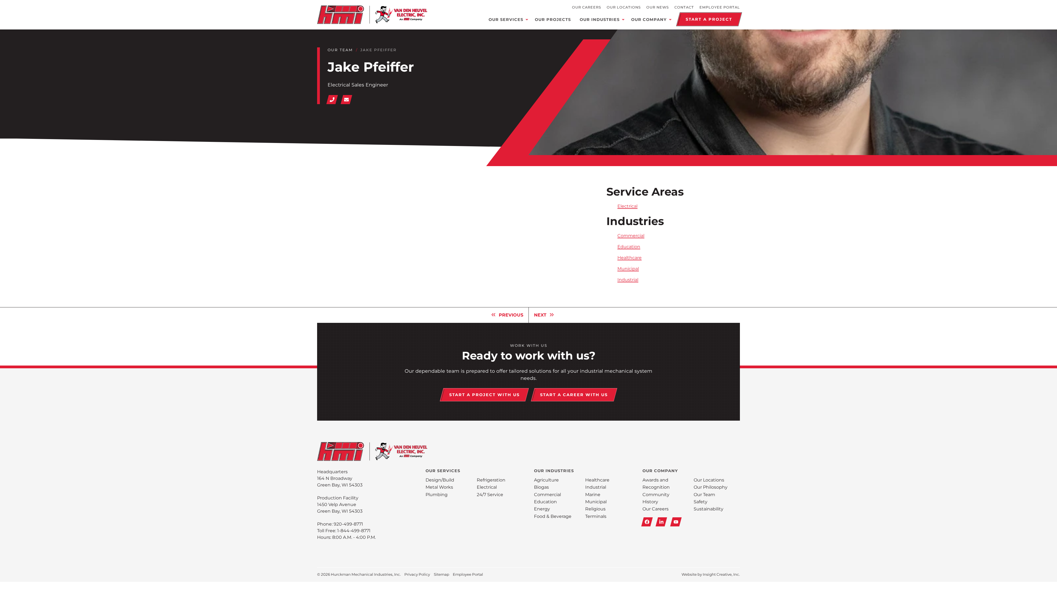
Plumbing (437, 494)
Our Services (506, 19)
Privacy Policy (417, 574)
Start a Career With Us (574, 394)
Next (540, 315)
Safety (700, 501)
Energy (542, 509)
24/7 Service (490, 494)
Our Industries (600, 19)
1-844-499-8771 (354, 530)
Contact (684, 7)
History (650, 501)
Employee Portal (719, 7)
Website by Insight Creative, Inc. (711, 574)
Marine (592, 494)
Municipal (628, 268)
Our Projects (553, 19)
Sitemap (441, 574)
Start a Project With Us (484, 394)
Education (628, 246)
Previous (511, 315)
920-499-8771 (348, 524)
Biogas (541, 487)
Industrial (627, 279)
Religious (595, 509)
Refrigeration (491, 480)
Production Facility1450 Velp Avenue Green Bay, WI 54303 (340, 504)
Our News (657, 7)
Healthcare (629, 257)
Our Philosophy (711, 487)
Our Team (340, 50)
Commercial (630, 235)
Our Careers (586, 7)
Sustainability (708, 509)
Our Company (649, 19)
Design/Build (440, 480)
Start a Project (709, 19)
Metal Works (439, 487)
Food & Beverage (552, 516)
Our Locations (624, 7)
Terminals (595, 516)
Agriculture (546, 480)
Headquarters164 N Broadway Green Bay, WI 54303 (340, 478)
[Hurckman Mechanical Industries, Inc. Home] (372, 15)
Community (655, 494)
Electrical (627, 206)
